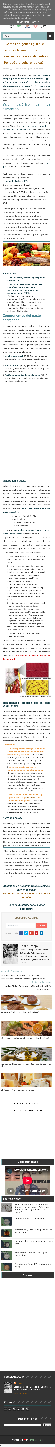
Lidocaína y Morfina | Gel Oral (30, 1218)
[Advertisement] (26, 433)
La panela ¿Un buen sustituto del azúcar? (20, 1012)
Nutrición (39, 69)
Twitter (7, 893)
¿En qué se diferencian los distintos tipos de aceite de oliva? (26, 1065)
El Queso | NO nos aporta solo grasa (17, 1090)
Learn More (23, 22)
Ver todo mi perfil (21, 1393)
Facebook (31, 893)
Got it (35, 22)
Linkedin (43, 893)
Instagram (18, 893)
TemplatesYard (36, 1440)
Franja (20, 1383)
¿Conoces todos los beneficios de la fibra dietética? (25, 1038)
